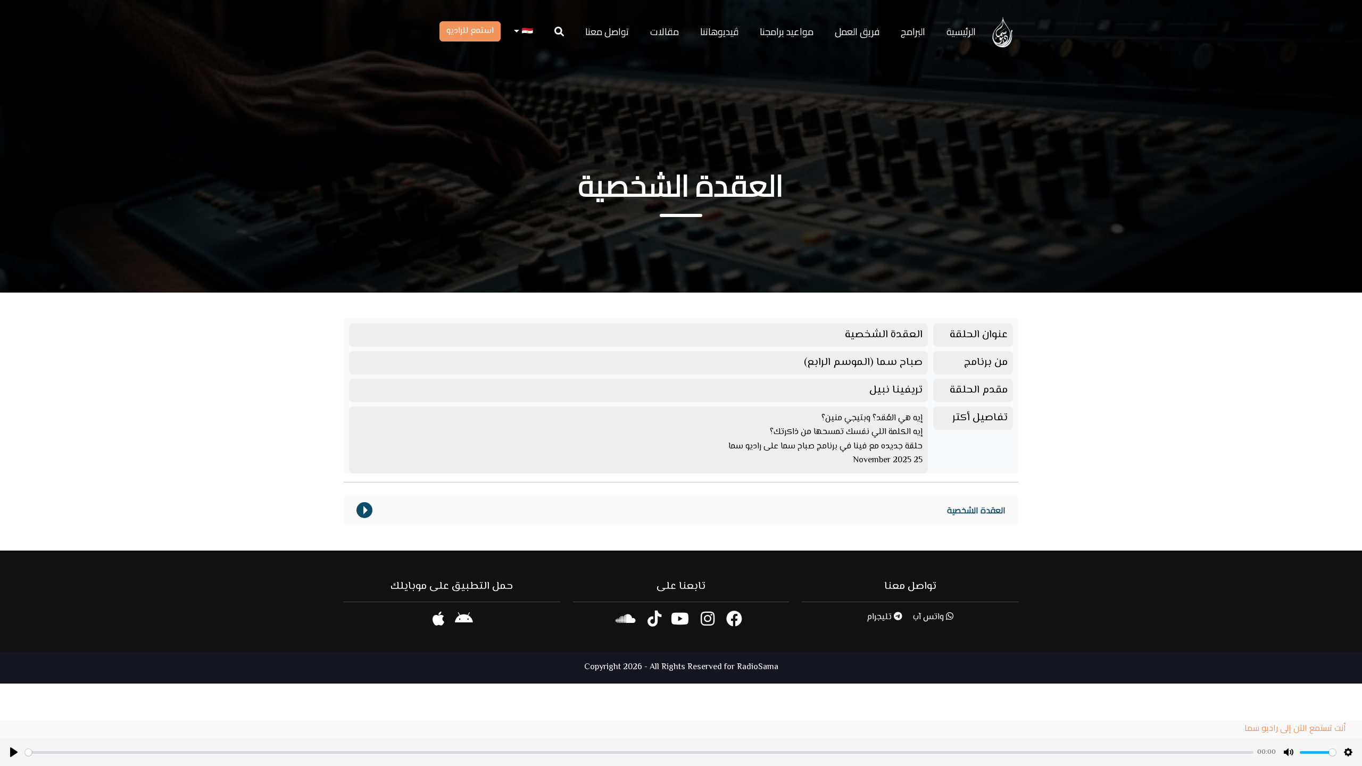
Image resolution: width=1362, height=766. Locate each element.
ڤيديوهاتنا (719, 31)
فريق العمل (857, 31)
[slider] (639, 752)
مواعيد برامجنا (786, 31)
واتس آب (929, 617)
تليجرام (880, 617)
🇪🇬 (526, 31)
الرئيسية (961, 31)
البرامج (913, 31)
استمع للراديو (470, 31)
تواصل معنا (607, 31)
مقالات (664, 31)
